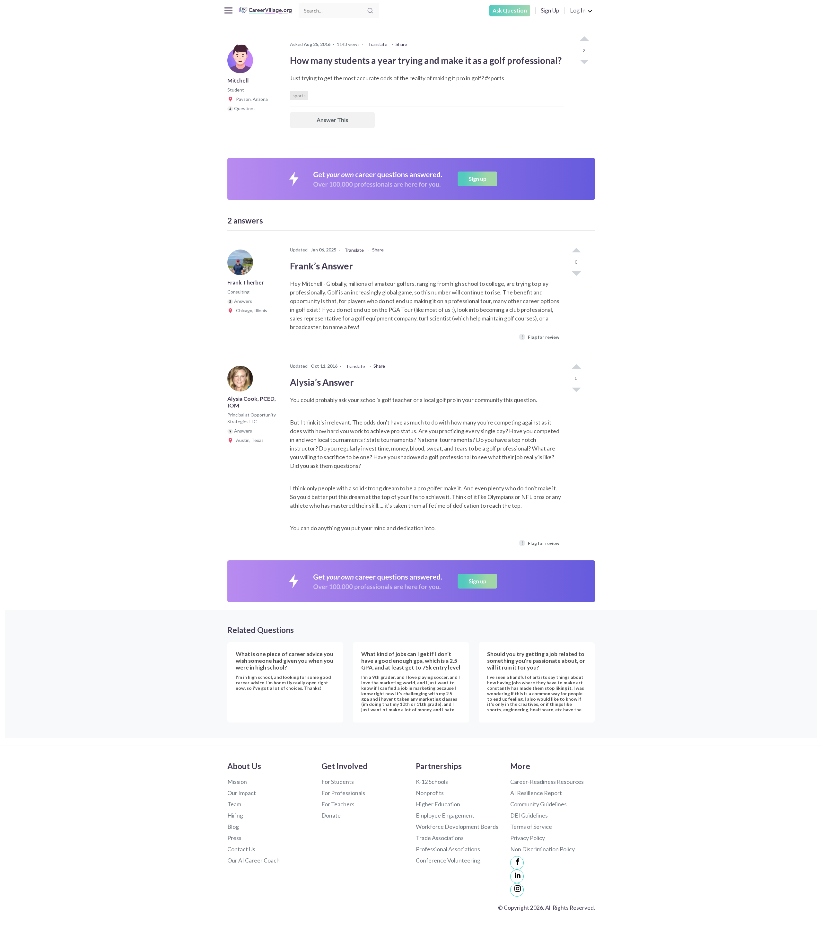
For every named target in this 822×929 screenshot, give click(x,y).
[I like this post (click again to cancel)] (584, 39)
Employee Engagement (445, 815)
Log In (578, 10)
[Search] (370, 10)
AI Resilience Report (536, 792)
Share (401, 44)
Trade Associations (440, 837)
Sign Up (550, 10)
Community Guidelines (538, 804)
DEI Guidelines (529, 815)
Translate (377, 44)
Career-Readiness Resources (547, 781)
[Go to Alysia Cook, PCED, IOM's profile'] (241, 380)
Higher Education (438, 804)
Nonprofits (430, 792)
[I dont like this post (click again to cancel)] (584, 61)
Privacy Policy (527, 837)
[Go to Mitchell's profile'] (241, 62)
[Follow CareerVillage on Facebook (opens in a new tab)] (517, 863)
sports (299, 95)
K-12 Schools (432, 781)
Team (234, 804)
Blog (233, 826)
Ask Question (510, 10)
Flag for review (540, 336)
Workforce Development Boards (457, 826)
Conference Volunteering (448, 860)
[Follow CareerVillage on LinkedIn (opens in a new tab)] (517, 876)
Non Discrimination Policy (542, 849)
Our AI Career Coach (253, 860)
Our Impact (241, 792)
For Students (337, 781)
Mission (237, 781)
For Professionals (343, 792)
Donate (331, 815)
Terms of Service (531, 826)
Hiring (235, 815)
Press (234, 837)
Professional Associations (448, 849)
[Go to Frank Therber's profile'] (241, 264)
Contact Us (241, 849)
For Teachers (337, 804)
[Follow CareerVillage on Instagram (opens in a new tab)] (517, 890)
